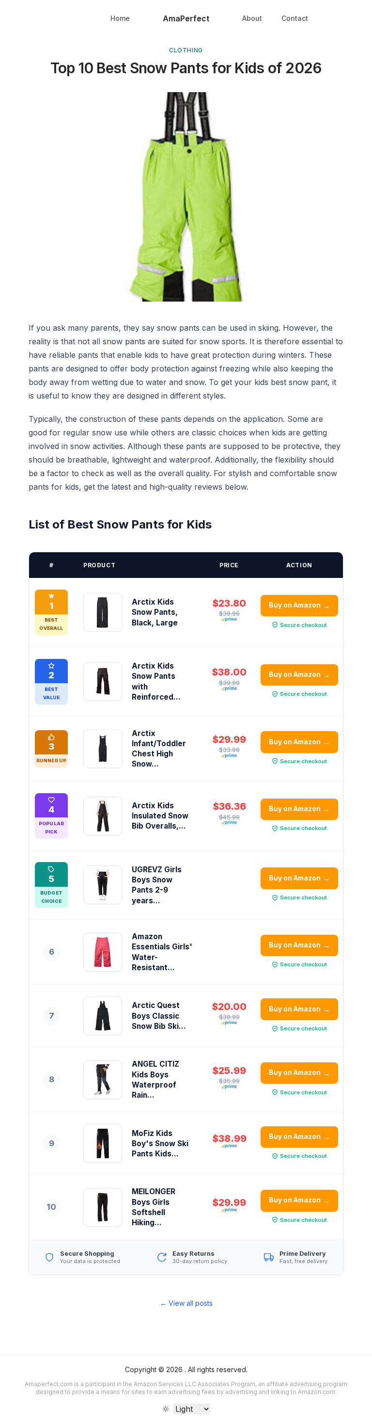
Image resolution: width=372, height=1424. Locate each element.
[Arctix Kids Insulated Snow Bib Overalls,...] (102, 816)
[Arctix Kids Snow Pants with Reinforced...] (102, 681)
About (252, 18)
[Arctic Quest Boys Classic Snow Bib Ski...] (102, 1015)
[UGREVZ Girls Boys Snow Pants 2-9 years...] (102, 884)
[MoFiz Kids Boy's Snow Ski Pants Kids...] (102, 1143)
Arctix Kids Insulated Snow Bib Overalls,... (160, 816)
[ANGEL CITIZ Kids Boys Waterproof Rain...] (102, 1079)
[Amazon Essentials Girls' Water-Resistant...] (102, 952)
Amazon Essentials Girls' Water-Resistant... (162, 952)
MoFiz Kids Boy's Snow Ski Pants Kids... (160, 1144)
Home (120, 18)
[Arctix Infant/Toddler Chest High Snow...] (102, 748)
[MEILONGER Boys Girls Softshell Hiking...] (102, 1207)
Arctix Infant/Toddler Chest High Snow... (159, 749)
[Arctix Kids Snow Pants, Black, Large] (102, 612)
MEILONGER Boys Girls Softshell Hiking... (153, 1207)
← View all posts (186, 1303)
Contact (294, 18)
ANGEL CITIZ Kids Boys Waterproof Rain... (155, 1079)
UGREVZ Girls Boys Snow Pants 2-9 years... (157, 885)
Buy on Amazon (299, 605)
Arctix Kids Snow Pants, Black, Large (155, 612)
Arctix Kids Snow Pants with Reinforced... (156, 681)
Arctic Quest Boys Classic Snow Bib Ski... (159, 1016)
